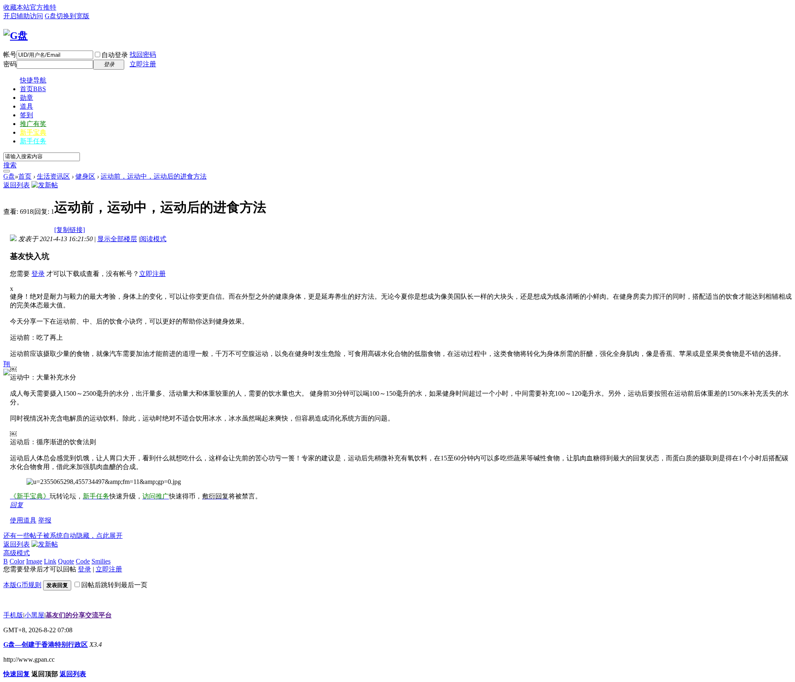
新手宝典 (33, 132)
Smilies (101, 561)
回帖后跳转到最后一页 (114, 584)
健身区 (85, 176)
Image (34, 561)
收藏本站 (16, 7)
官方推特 (43, 7)
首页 (33, 88)
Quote (66, 561)
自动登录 (114, 54)
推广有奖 (33, 123)
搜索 (10, 165)
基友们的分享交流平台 (79, 615)
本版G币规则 (22, 584)
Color (17, 561)
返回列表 (16, 185)
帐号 (10, 54)
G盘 (50, 15)
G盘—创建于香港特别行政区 (45, 644)
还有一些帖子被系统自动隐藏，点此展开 (63, 535)
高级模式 (16, 552)
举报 (44, 520)
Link (50, 561)
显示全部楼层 (117, 238)
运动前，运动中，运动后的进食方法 (154, 176)
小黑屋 (34, 615)
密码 (10, 64)
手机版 (13, 615)
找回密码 (143, 54)
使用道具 (23, 520)
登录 (38, 273)
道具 (26, 106)
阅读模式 (153, 238)
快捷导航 (33, 80)
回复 (16, 504)
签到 (26, 115)
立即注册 (143, 64)
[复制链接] (69, 229)
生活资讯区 (53, 176)
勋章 (26, 97)
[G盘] (15, 35)
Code (83, 561)
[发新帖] (44, 185)
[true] (6, 171)
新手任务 (33, 141)
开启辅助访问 (23, 15)
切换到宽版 (72, 15)
